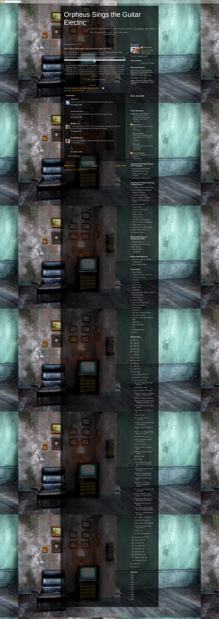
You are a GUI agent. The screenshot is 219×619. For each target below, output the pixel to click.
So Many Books (137, 217)
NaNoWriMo (136, 290)
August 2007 (139, 540)
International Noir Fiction (140, 171)
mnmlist (135, 332)
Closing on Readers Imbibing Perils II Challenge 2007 (143, 394)
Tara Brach (136, 310)
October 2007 (139, 380)
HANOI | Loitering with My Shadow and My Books (142, 474)
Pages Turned (137, 212)
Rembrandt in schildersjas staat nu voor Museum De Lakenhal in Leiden (143, 137)
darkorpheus (147, 47)
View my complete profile (139, 56)
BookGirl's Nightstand (139, 195)
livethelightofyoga (138, 329)
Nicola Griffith (136, 249)
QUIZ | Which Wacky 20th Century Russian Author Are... (143, 464)
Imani (73, 99)
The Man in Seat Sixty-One (141, 313)
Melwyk (73, 123)
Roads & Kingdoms (138, 305)
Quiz (69, 90)
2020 (135, 340)
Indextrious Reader (138, 204)
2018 (135, 343)
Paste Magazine (137, 297)
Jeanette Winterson (138, 242)
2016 (135, 346)
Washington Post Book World (142, 227)
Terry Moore (136, 252)
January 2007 (139, 560)
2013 (135, 354)
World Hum (136, 322)
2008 (135, 369)
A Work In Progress (138, 192)
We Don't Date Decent (141, 533)
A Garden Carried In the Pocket (142, 187)
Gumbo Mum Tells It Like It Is (142, 275)
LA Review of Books (139, 277)
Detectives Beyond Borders (141, 168)
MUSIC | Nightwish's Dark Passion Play (142, 440)
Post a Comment (74, 156)
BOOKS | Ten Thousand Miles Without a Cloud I (144, 433)
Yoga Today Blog (138, 324)
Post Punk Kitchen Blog (140, 302)
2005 (135, 567)
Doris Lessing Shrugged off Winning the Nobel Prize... (143, 499)
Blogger (118, 615)
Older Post (120, 166)
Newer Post (69, 166)
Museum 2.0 (137, 124)
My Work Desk (139, 456)
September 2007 (140, 537)
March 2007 (139, 554)
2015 (135, 349)
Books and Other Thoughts (141, 197)
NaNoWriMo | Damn (140, 387)
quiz (97, 85)
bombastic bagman (138, 232)
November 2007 (140, 377)
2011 (135, 360)
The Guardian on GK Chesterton (141, 419)
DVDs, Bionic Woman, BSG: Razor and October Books (143, 509)
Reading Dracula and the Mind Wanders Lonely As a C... (144, 402)
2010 (135, 363)
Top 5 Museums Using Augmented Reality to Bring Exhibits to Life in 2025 (141, 117)
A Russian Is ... (139, 531)
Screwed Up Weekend (141, 520)
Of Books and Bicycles (140, 209)
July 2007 (138, 543)
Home (95, 166)
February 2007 (140, 557)
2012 (135, 357)
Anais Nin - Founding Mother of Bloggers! (143, 513)
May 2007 (138, 549)
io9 (133, 327)
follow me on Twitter (148, 63)
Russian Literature (78, 90)
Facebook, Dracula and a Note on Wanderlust (144, 423)
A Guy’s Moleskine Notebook (142, 190)
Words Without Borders (140, 229)
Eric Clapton (138, 459)
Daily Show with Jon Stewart (141, 259)
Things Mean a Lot (138, 224)
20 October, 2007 (76, 105)
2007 (135, 372)
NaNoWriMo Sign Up (141, 436)
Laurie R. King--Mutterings (141, 244)
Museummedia (138, 133)
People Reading (137, 300)
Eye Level (136, 144)
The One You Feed (138, 315)
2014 (135, 352)
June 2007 (138, 546)
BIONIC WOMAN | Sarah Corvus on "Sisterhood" (142, 495)
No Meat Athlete (137, 295)
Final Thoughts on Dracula (143, 390)
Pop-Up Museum (139, 153)
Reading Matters (137, 214)
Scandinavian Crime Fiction (141, 178)
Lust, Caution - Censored (142, 517)
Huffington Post (137, 262)
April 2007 (138, 552)
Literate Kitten (137, 207)
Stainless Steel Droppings (141, 219)
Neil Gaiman (136, 247)
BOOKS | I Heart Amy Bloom (143, 398)
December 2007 (140, 374)
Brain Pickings (137, 272)
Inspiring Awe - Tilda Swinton (143, 523)
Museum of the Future (141, 114)
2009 (135, 366)
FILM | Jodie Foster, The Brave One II (142, 527)
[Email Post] (103, 88)
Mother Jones (136, 287)
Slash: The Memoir (140, 444)
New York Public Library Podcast (143, 292)
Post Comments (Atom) (81, 170)
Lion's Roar (136, 282)
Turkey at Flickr (139, 415)
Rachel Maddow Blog (139, 264)
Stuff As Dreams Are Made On (142, 222)
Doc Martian (75, 138)
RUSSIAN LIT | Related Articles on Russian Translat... (142, 484)
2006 (135, 564)
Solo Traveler (136, 307)
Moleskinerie (136, 285)
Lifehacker (135, 280)
